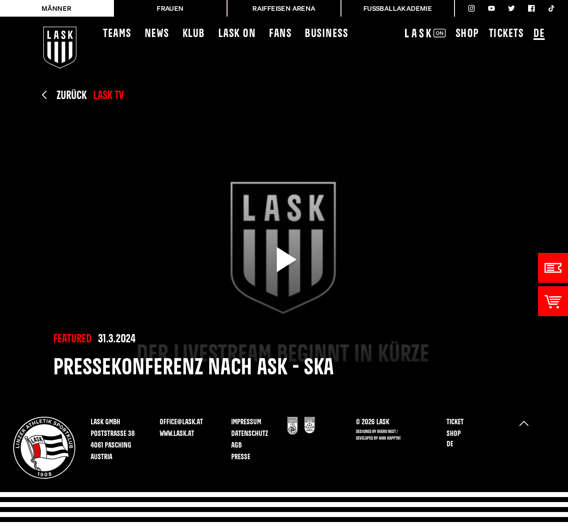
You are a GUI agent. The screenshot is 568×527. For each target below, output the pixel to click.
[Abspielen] (284, 259)
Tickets (506, 34)
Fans (280, 34)
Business (326, 34)
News (157, 34)
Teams (117, 34)
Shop (467, 34)
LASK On (237, 34)
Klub (194, 34)
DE (539, 34)
